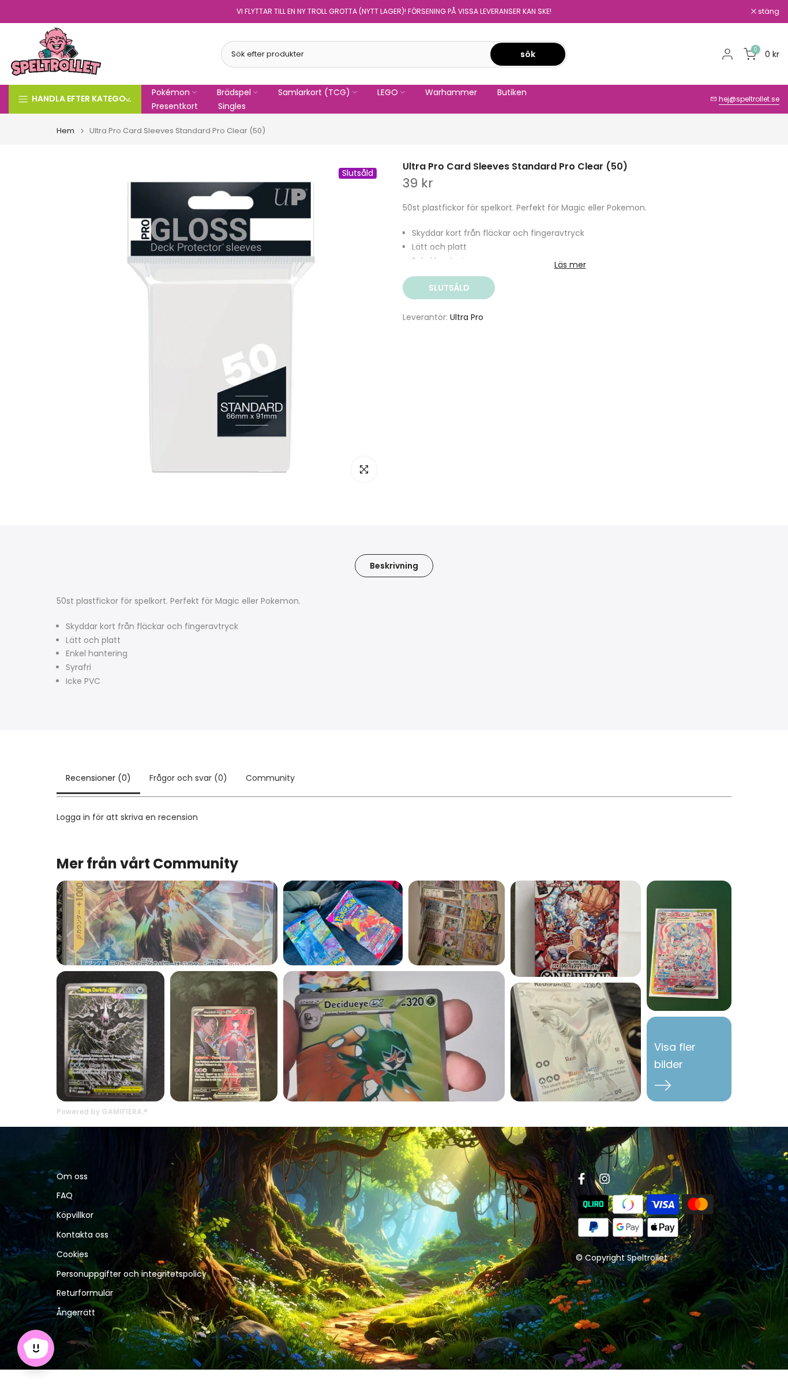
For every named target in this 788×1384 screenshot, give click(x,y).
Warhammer (451, 92)
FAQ (65, 1196)
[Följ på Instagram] (604, 1178)
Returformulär (85, 1293)
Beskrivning (394, 565)
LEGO (387, 92)
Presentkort (175, 106)
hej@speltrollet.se (749, 99)
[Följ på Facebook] (581, 1178)
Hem (65, 130)
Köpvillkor (75, 1215)
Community (270, 778)
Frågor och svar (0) (188, 778)
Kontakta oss (82, 1235)
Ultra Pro (466, 317)
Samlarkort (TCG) (314, 92)
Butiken (512, 92)
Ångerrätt (76, 1313)
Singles (232, 106)
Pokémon (171, 92)
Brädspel (234, 92)
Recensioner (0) (98, 778)
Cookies (72, 1255)
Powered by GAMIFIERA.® (102, 1111)
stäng (25, 11)
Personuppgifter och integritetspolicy (132, 1274)
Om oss (72, 1176)
